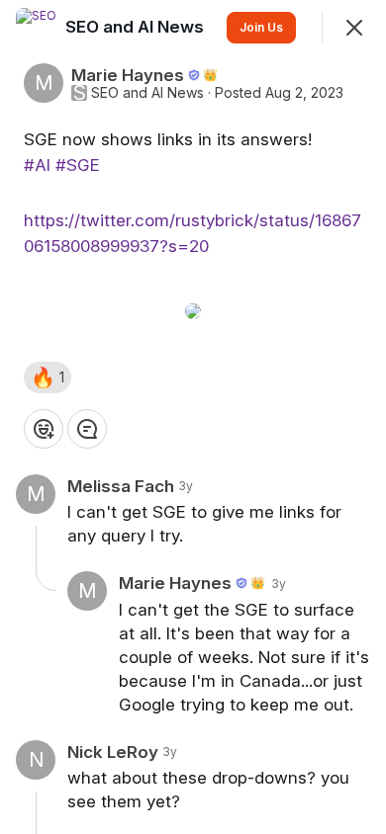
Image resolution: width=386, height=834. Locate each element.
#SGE (77, 165)
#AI (37, 165)
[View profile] (35, 27)
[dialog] (193, 417)
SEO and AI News (147, 93)
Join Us (261, 27)
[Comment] (87, 429)
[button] (47, 377)
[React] (43, 429)
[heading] (136, 27)
